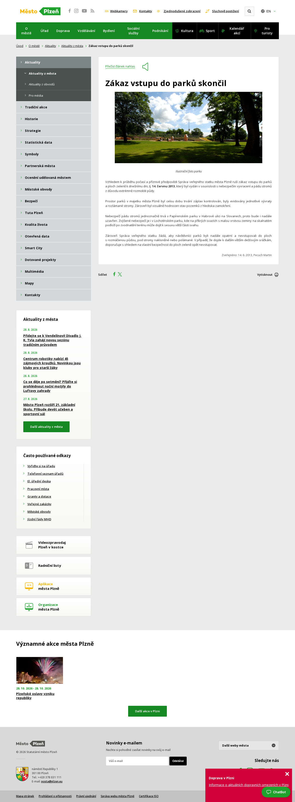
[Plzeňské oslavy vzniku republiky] (39, 670)
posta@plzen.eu (51, 781)
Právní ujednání (86, 796)
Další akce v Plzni (147, 711)
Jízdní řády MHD (39, 519)
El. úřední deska (39, 481)
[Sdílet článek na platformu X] (121, 274)
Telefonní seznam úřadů (45, 474)
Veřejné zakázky (39, 504)
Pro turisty (267, 30)
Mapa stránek (25, 796)
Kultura (187, 31)
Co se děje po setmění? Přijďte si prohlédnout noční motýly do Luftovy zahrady (50, 386)
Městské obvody (39, 512)
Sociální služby (133, 30)
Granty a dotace (39, 496)
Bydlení (109, 31)
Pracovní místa (38, 489)
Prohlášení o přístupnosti (55, 796)
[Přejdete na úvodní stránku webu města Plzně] (40, 11)
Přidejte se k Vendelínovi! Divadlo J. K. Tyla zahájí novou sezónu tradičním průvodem (52, 340)
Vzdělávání (86, 31)
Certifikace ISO (149, 796)
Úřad (44, 31)
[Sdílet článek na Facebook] (113, 274)
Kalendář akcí (237, 30)
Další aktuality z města (46, 427)
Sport (210, 31)
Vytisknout (264, 274)
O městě (26, 30)
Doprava (63, 31)
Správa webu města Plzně (117, 796)
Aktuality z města (72, 46)
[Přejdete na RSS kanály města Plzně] (92, 13)
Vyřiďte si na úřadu (41, 466)
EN (268, 11)
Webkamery (119, 11)
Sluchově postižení (225, 11)
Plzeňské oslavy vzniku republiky (35, 696)
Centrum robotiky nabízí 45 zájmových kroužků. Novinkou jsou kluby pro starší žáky (52, 363)
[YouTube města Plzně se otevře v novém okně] (84, 13)
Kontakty (145, 11)
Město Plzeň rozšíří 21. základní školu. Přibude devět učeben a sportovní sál (49, 409)
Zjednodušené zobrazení (182, 11)
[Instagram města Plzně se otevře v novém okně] (76, 13)
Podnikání (160, 31)
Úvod (19, 46)
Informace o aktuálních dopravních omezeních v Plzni (249, 785)
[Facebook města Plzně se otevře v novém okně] (68, 13)
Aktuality (50, 46)
